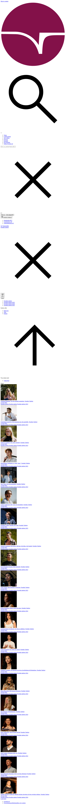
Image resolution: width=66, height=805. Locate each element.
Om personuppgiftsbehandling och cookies (15, 803)
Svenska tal (7, 801)
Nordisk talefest (8, 301)
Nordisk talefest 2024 (9, 304)
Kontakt (6, 141)
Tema (5, 135)
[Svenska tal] (33, 66)
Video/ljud (6, 380)
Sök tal (3, 214)
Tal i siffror (6, 138)
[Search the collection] (33, 131)
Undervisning (7, 136)
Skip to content (4, 1)
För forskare (7, 142)
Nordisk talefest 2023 (9, 302)
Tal (1, 226)
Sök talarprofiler (10, 214)
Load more (3, 798)
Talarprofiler (6, 226)
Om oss (6, 139)
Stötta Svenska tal (8, 143)
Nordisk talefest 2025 (9, 305)
